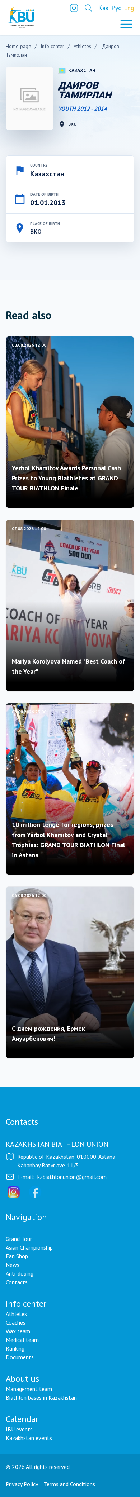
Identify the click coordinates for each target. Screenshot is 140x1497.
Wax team (18, 1331)
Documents (20, 1357)
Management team (29, 1388)
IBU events (19, 1429)
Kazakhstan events (29, 1437)
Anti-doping (19, 1273)
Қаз (103, 8)
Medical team (22, 1339)
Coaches (15, 1322)
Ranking (15, 1348)
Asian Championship (29, 1247)
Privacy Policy (22, 1484)
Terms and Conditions (69, 1484)
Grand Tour (19, 1238)
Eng (129, 8)
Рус (116, 8)
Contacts (17, 1282)
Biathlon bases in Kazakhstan (41, 1397)
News (12, 1264)
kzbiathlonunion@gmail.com (72, 1176)
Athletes (16, 1313)
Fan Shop (17, 1256)
